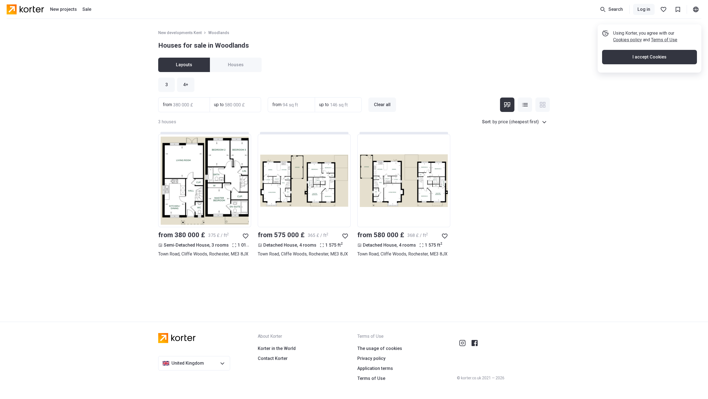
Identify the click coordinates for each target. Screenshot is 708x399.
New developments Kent (180, 32)
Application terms (375, 368)
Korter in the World (277, 348)
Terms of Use (664, 39)
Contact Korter (273, 358)
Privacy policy (371, 358)
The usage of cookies (379, 348)
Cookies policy (627, 39)
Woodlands (218, 32)
